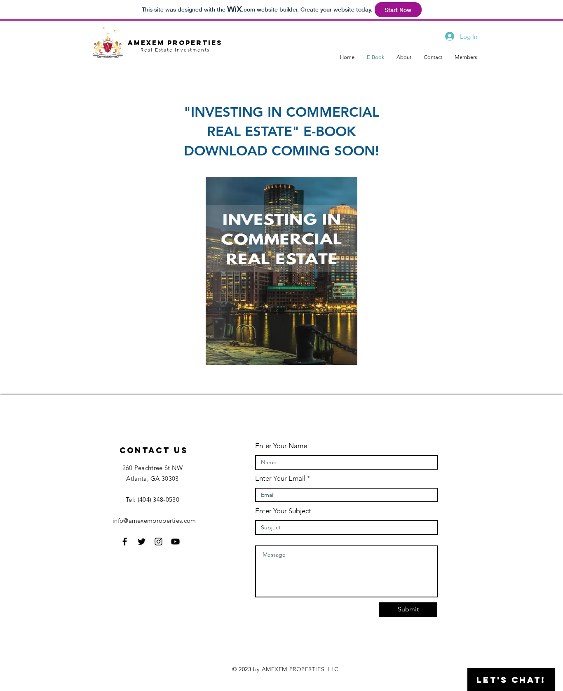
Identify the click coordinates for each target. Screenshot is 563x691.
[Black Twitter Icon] (141, 541)
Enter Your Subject (283, 511)
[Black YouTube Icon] (175, 541)
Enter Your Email (280, 478)
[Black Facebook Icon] (125, 541)
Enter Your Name (281, 445)
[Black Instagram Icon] (158, 541)
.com (189, 520)
